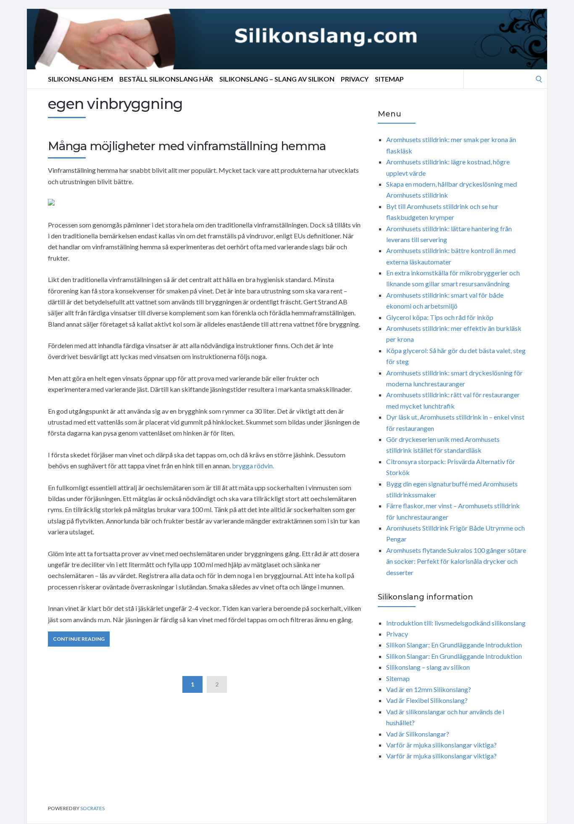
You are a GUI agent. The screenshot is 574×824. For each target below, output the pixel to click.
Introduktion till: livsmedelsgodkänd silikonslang (456, 623)
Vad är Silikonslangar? (417, 734)
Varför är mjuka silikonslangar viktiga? (441, 745)
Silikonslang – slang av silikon (276, 79)
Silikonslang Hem (80, 79)
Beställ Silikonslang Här (166, 79)
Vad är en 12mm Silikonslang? (428, 689)
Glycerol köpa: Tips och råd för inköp (439, 317)
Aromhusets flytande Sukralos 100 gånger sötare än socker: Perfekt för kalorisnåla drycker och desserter (456, 561)
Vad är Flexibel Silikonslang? (427, 700)
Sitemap (389, 79)
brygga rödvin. (253, 466)
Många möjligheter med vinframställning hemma (187, 146)
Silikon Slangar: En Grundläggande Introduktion (454, 645)
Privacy (355, 79)
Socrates (92, 808)
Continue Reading (79, 639)
